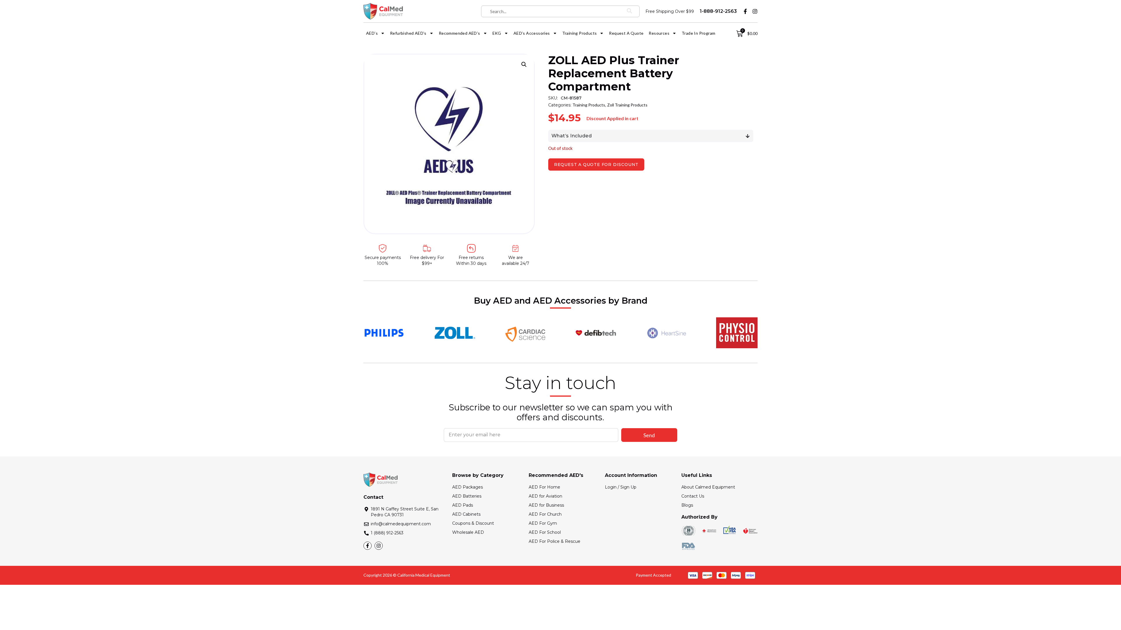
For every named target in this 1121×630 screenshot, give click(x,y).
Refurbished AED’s (408, 33)
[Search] (629, 11)
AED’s (372, 33)
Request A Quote (626, 33)
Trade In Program (698, 33)
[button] (524, 64)
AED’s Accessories (531, 33)
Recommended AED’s (459, 33)
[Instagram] (755, 11)
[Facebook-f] (745, 11)
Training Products (579, 33)
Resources (659, 33)
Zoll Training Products (627, 104)
